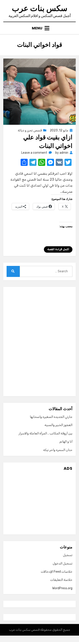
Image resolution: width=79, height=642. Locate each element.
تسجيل (67, 555)
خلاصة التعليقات (61, 580)
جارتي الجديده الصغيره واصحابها (51, 417)
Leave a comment (34, 153)
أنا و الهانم (65, 441)
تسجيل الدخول (62, 563)
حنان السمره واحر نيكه (57, 450)
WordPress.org (62, 588)
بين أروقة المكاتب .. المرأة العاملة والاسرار (45, 433)
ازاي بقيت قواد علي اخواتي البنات (47, 141)
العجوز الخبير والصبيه (58, 425)
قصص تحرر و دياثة (30, 130)
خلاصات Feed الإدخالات (56, 572)
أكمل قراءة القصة (58, 249)
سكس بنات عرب (39, 8)
